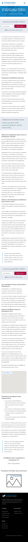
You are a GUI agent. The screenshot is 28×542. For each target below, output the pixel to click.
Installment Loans (13, 13)
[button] (24, 3)
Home (6, 13)
